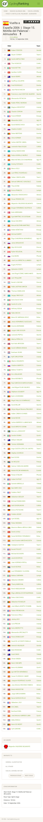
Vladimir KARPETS (17, 365)
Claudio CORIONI (16, 111)
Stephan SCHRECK (17, 453)
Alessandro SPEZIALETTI (19, 632)
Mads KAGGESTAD (17, 689)
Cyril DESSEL (15, 519)
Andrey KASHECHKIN (18, 151)
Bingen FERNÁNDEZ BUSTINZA (21, 208)
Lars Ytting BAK (16, 278)
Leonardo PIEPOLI (17, 335)
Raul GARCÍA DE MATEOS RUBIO (22, 383)
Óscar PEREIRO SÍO (17, 199)
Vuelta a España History (14, 771)
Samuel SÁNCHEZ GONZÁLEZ (21, 181)
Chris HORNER (16, 138)
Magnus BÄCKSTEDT (18, 107)
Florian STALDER (16, 475)
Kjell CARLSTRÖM (17, 357)
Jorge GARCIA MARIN (18, 694)
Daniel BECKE (15, 418)
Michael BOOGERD (17, 554)
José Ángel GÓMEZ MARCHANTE (22, 273)
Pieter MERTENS (16, 133)
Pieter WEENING (16, 523)
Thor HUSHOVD (16, 63)
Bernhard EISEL (16, 711)
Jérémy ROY (15, 619)
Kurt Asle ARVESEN (17, 343)
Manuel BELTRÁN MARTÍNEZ (20, 225)
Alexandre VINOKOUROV (19, 195)
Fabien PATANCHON (17, 610)
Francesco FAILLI (16, 615)
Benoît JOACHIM (16, 282)
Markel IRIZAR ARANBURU (20, 470)
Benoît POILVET (16, 549)
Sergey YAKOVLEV (17, 295)
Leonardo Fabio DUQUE (19, 146)
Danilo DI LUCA (16, 304)
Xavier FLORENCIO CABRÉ (20, 676)
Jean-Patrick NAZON (18, 90)
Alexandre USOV (16, 120)
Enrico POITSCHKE (17, 510)
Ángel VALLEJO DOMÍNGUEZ (20, 400)
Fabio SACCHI (15, 313)
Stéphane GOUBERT (17, 392)
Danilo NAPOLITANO (18, 59)
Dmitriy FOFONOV (17, 164)
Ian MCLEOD (15, 462)
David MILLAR (15, 405)
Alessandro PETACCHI (18, 98)
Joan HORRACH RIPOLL (19, 562)
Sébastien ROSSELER (18, 602)
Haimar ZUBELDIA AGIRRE (20, 466)
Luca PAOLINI (15, 624)
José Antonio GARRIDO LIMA (20, 715)
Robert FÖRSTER (16, 50)
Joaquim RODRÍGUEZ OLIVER (21, 680)
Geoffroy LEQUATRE (17, 81)
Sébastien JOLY (16, 702)
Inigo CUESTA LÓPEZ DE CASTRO (22, 448)
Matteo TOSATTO (17, 370)
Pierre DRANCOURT (17, 637)
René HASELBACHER (18, 589)
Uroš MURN (15, 256)
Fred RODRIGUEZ (17, 85)
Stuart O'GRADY (16, 55)
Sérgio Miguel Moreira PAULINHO (22, 409)
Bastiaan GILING (16, 352)
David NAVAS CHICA (17, 125)
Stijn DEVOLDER (16, 247)
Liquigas (39, 107)
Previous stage (15, 775)
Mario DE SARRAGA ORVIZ (20, 317)
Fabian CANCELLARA (18, 177)
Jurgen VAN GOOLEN (18, 330)
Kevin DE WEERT (16, 724)
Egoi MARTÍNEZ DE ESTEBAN (20, 217)
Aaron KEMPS (15, 76)
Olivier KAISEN (16, 659)
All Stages (9, 766)
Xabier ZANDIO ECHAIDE (19, 413)
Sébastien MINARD (17, 580)
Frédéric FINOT (16, 492)
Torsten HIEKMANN (17, 444)
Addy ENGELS (15, 720)
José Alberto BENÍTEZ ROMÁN (21, 606)
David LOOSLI (15, 532)
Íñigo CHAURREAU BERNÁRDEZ (21, 238)
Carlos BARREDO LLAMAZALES (21, 422)
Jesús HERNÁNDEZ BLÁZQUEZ (21, 322)
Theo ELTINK (15, 186)
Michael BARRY (16, 234)
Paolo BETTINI (16, 68)
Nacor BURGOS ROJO (18, 698)
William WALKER (16, 440)
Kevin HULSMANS (17, 667)
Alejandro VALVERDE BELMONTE (22, 203)
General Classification (14, 762)
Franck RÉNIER (16, 116)
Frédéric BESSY (16, 514)
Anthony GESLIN (16, 308)
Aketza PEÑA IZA (17, 339)
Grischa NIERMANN (17, 326)
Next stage (29, 775)
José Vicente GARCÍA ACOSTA (21, 540)
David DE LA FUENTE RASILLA (21, 641)
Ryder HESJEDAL (16, 252)
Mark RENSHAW (16, 650)
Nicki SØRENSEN (16, 212)
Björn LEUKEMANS (17, 396)
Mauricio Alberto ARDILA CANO (21, 527)
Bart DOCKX (15, 457)
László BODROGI (16, 558)
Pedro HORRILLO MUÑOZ (19, 155)
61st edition (14, 37)
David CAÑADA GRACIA (19, 348)
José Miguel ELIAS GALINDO (20, 387)
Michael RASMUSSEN (18, 501)
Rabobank (40, 155)
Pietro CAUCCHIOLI (17, 597)
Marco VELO (15, 168)
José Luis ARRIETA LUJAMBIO (21, 260)
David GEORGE (16, 567)
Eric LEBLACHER (16, 374)
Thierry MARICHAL (17, 584)
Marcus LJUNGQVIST (18, 431)
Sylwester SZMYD (17, 269)
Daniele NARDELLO (17, 483)
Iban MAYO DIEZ (16, 488)
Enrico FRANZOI (16, 190)
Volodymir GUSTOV (17, 545)
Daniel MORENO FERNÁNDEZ (20, 536)
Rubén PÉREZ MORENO (19, 103)
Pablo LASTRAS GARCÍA (19, 287)
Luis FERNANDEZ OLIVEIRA (20, 571)
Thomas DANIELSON (18, 291)
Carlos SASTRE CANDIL (19, 142)
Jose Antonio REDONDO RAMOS (22, 685)
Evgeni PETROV (16, 265)
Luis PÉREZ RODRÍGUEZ (19, 173)
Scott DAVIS (15, 654)
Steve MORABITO (17, 378)
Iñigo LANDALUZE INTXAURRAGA (22, 593)
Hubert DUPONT (16, 479)
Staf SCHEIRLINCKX (17, 505)
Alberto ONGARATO (17, 361)
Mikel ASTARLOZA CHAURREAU (21, 160)
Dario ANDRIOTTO (17, 628)
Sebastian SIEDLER (17, 497)
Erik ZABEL (15, 707)
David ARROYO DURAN (18, 427)
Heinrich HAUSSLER (17, 645)
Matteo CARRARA (17, 575)
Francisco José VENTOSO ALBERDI (23, 94)
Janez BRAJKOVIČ (17, 243)
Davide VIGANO (16, 435)
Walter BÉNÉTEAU (17, 230)
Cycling (19, 3)
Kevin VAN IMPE (16, 663)
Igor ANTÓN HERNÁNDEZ (19, 672)
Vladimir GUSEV (16, 129)
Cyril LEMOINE (16, 729)
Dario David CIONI (17, 300)
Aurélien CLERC (16, 72)
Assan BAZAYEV (16, 221)
